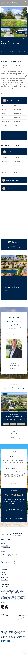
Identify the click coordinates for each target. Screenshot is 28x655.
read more (7, 290)
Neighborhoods (5, 582)
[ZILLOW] (13, 562)
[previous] (12, 432)
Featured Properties (3, 573)
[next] (16, 432)
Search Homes (4, 579)
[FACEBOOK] (2, 562)
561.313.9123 (15, 368)
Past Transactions (4, 576)
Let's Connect (4, 586)
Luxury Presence (22, 615)
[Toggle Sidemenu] (25, 2)
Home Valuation (5, 584)
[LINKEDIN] (6, 562)
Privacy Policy (21, 619)
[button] (14, 509)
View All (21, 32)
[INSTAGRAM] (9, 562)
